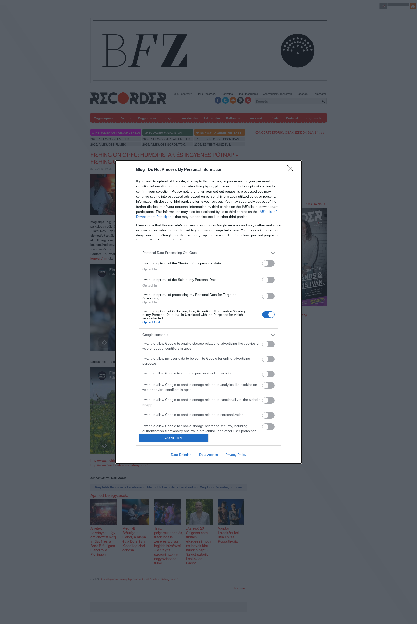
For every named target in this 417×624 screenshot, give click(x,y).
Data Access (208, 455)
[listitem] (208, 252)
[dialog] (208, 312)
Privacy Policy (235, 455)
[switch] (268, 263)
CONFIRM (174, 438)
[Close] (292, 169)
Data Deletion (181, 455)
